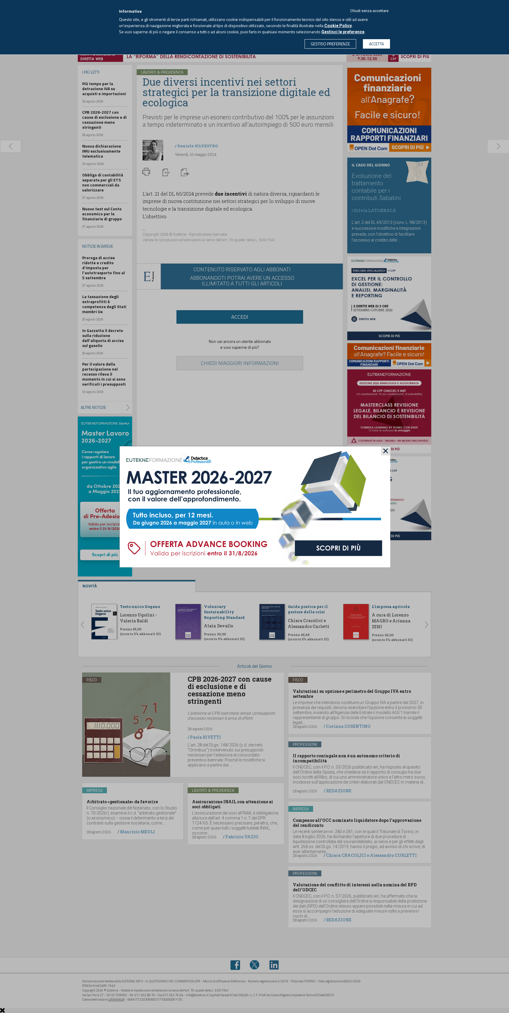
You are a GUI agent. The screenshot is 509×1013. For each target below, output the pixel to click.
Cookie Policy (338, 25)
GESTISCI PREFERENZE (330, 44)
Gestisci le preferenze (342, 31)
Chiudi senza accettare (369, 11)
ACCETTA (376, 44)
